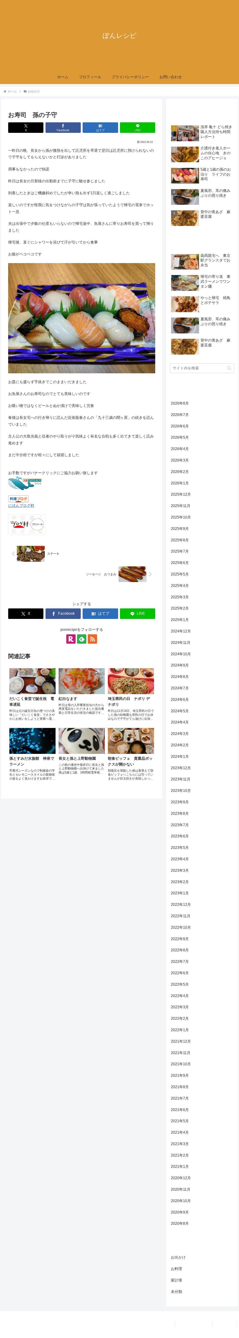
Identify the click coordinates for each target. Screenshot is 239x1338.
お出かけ (19, 593)
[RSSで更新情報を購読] (92, 639)
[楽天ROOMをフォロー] (71, 639)
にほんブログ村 (21, 506)
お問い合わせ (225, 1323)
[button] (229, 368)
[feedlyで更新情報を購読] (81, 639)
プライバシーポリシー (193, 1323)
